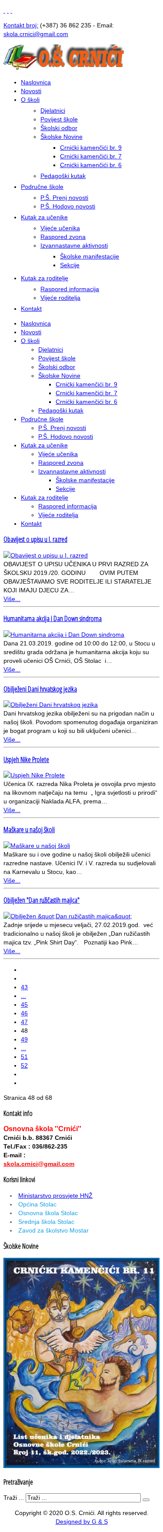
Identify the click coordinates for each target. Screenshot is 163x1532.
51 (24, 1056)
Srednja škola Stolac (46, 1221)
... (23, 995)
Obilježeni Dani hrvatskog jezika (40, 689)
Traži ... (13, 1497)
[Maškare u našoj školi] (36, 845)
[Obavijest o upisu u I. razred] (45, 555)
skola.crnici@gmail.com (38, 1163)
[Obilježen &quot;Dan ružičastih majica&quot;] (67, 916)
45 (24, 1004)
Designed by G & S (82, 1521)
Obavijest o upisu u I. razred (35, 539)
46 (24, 1013)
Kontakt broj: (20, 25)
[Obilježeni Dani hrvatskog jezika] (50, 704)
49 (24, 1039)
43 (24, 987)
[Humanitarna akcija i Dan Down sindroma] (63, 634)
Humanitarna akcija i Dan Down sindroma (52, 618)
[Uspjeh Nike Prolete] (34, 775)
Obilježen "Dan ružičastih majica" (41, 900)
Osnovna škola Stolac (48, 1212)
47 (24, 1021)
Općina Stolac (37, 1204)
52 (24, 1065)
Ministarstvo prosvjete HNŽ (55, 1195)
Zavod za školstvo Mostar (53, 1230)
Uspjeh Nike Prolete (26, 759)
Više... (11, 598)
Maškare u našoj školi (29, 829)
